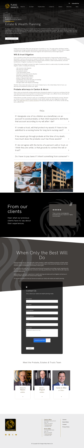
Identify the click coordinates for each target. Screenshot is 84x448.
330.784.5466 (48, 434)
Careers (60, 6)
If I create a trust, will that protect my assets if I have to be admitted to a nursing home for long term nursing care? (41, 128)
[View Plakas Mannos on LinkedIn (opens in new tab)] (9, 435)
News (77, 6)
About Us (23, 6)
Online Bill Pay (75, 3)
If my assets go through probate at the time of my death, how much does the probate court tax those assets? (40, 137)
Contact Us (51, 6)
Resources (69, 6)
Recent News (65, 422)
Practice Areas (41, 6)
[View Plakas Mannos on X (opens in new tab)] (12, 435)
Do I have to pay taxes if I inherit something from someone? (41, 156)
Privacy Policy (65, 427)
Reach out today (11, 38)
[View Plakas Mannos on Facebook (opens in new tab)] (6, 435)
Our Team (31, 6)
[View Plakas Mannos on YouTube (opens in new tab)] (16, 435)
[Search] (69, 3)
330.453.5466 (48, 425)
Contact (64, 424)
